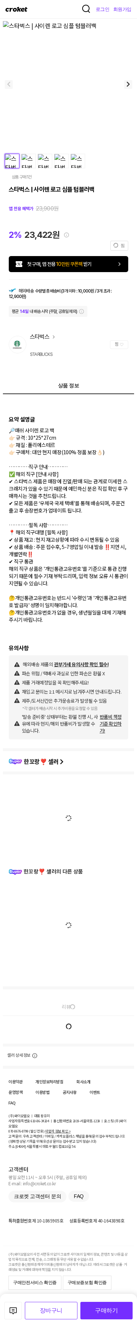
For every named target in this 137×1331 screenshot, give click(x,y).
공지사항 (69, 1092)
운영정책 (15, 1092)
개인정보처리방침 (49, 1081)
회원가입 (122, 9)
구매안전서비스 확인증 (35, 1282)
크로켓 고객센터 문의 (37, 1196)
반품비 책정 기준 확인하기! (111, 723)
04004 (20, 1146)
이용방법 (42, 1092)
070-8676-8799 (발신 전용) (26, 1131)
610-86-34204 (40, 1120)
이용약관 (15, 1081)
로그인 (103, 9)
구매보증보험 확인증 (87, 1282)
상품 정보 (68, 385)
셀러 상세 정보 (18, 1055)
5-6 (74, 1146)
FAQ (12, 1103)
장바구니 (51, 1310)
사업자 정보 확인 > (58, 1131)
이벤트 (95, 1092)
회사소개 (83, 1081)
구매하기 (106, 1310)
